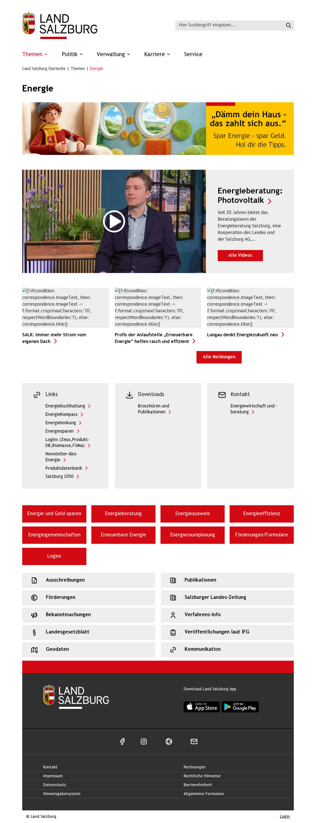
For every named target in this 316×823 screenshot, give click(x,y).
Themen (33, 54)
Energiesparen (59, 431)
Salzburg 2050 (59, 477)
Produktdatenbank (63, 468)
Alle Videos (245, 255)
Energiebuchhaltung (65, 406)
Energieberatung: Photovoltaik (250, 196)
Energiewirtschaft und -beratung (254, 409)
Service (193, 54)
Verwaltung (112, 54)
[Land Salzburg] (59, 25)
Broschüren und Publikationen (153, 409)
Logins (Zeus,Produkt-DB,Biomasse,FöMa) (67, 443)
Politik (70, 54)
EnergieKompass (61, 415)
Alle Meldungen (219, 357)
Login (285, 817)
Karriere (155, 54)
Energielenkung (60, 423)
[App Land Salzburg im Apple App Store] (202, 707)
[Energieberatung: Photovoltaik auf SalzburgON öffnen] (114, 221)
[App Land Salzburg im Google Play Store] (240, 707)
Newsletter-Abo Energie (60, 457)
